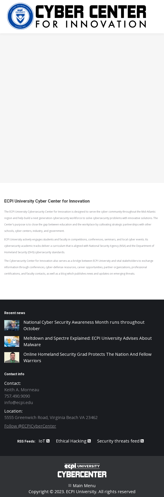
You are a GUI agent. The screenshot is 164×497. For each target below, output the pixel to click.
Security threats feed (118, 441)
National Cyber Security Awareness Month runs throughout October (84, 325)
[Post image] (11, 325)
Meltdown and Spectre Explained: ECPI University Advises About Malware (87, 341)
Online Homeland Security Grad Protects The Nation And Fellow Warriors (87, 357)
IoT (42, 441)
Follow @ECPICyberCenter (30, 426)
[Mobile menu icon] (155, 16)
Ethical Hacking (71, 441)
